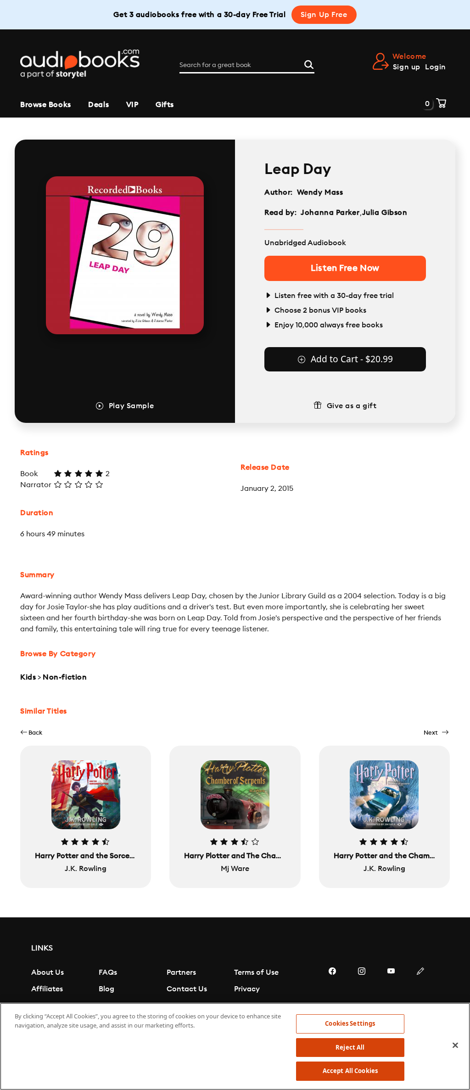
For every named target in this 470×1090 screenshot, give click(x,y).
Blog (106, 989)
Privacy (247, 989)
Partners (181, 972)
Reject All (350, 1047)
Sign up (406, 67)
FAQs (108, 972)
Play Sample (131, 406)
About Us (47, 972)
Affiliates (47, 989)
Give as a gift (352, 406)
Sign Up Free (324, 14)
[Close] (455, 1045)
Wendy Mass (320, 192)
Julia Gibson (385, 212)
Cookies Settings (350, 1023)
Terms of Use (256, 972)
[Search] (309, 63)
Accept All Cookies (350, 1071)
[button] (31, 732)
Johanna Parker (330, 212)
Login (435, 67)
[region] (235, 1046)
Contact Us (187, 989)
